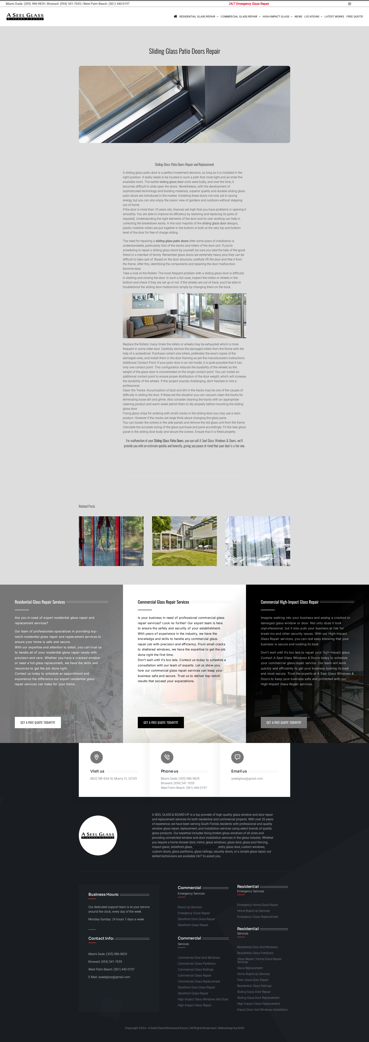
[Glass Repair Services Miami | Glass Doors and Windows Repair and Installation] (175, 16)
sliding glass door (172, 182)
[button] (82, 541)
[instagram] (349, 3)
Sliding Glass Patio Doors (169, 440)
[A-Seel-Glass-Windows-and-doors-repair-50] (25, 14)
